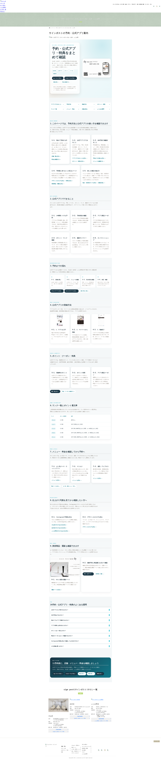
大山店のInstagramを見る (59, 524)
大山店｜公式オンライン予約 (58, 731)
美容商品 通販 (141, 4)
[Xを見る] (157, 6)
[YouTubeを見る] (159, 6)
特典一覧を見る (54, 391)
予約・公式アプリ (87, 573)
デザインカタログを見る (58, 180)
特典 (137, 4)
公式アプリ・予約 (64, 750)
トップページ (52, 27)
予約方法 (69, 104)
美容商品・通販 (99, 573)
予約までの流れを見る (98, 158)
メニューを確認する (98, 161)
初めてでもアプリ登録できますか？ (60, 620)
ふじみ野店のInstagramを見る (60, 531)
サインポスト (147, 4)
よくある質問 (100, 109)
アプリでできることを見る (79, 158)
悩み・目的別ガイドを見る (89, 182)
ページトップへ (157, 741)
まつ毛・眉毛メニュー (76, 749)
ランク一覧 (54, 109)
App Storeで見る (57, 78)
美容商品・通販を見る (57, 183)
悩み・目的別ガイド (76, 751)
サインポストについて (86, 746)
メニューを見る (56, 480)
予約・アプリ (134, 4)
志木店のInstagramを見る (59, 528)
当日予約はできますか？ (57, 615)
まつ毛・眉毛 (122, 4)
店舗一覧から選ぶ (84, 290)
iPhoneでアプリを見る (56, 290)
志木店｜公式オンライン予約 (80, 718)
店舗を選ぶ (55, 82)
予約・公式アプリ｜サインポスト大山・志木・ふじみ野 (65, 27)
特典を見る (69, 180)
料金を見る (81, 673)
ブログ (83, 752)
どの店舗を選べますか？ (57, 646)
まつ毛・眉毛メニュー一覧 (68, 486)
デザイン (129, 4)
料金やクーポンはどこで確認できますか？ (62, 635)
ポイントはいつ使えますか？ (58, 630)
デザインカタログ (75, 752)
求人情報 (84, 750)
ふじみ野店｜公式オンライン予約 (101, 720)
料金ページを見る (55, 486)
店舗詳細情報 (58, 729)
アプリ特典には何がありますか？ (59, 625)
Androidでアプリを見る (71, 290)
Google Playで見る (70, 78)
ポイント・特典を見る (78, 161)
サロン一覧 (115, 4)
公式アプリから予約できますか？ (59, 610)
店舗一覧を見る (56, 156)
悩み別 (126, 4)
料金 (118, 4)
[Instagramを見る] (154, 6)
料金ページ (74, 747)
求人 (151, 4)
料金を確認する (65, 82)
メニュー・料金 (70, 109)
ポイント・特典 (101, 104)
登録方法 (84, 104)
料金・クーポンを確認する (68, 391)
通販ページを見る (56, 589)
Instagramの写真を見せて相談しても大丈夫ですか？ (65, 641)
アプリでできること (56, 104)
